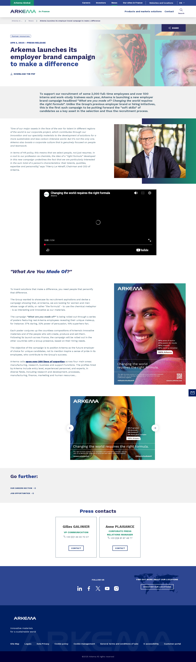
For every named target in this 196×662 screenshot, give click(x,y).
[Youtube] (107, 588)
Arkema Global (22, 2)
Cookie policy (61, 644)
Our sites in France (132, 3)
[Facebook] (89, 588)
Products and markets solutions (143, 11)
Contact (169, 11)
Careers (86, 3)
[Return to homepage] (23, 11)
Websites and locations (161, 3)
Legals (28, 644)
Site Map (14, 644)
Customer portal (172, 644)
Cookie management (84, 644)
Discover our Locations (157, 587)
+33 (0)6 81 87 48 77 (121, 538)
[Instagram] (116, 588)
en (180, 3)
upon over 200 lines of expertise (45, 361)
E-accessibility (151, 644)
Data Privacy (43, 644)
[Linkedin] (79, 588)
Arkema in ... (17, 21)
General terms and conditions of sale (119, 644)
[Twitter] (98, 588)
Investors (101, 3)
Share (175, 28)
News (114, 3)
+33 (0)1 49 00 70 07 (77, 537)
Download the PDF (24, 74)
